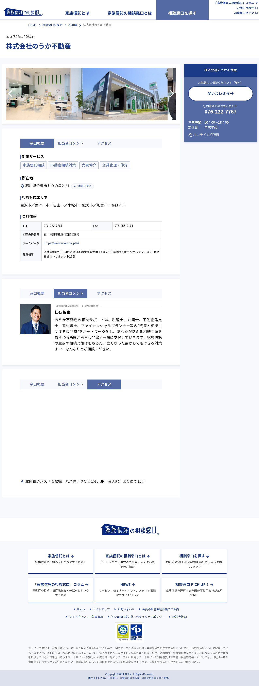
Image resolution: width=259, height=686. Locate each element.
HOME (32, 25)
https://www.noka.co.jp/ (60, 243)
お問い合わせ (245, 8)
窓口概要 (37, 293)
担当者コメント (70, 143)
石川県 (72, 25)
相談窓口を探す (52, 25)
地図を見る (84, 186)
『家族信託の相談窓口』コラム (234, 3)
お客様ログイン (244, 13)
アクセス (104, 143)
